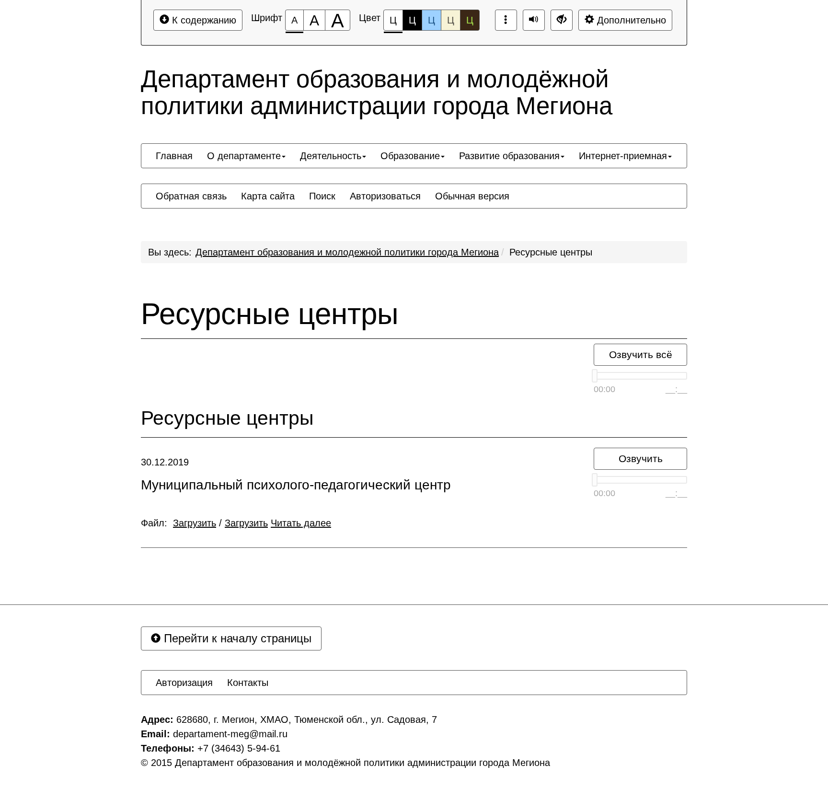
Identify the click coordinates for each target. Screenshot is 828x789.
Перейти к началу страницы (236, 638)
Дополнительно (630, 20)
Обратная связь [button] (191, 196)
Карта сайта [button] (268, 196)
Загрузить (194, 523)
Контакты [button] (247, 682)
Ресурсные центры (550, 252)
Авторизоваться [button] (385, 196)
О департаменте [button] (244, 156)
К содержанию (202, 20)
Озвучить (641, 458)
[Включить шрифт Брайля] (506, 20)
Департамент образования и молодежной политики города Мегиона (347, 252)
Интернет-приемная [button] (623, 156)
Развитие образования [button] (509, 156)
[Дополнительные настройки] (562, 20)
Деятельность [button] (330, 156)
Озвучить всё (640, 354)
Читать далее (301, 523)
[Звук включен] (534, 20)
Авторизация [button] (184, 682)
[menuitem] (174, 156)
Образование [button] (410, 156)
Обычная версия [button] (472, 196)
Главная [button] (174, 156)
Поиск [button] (322, 196)
